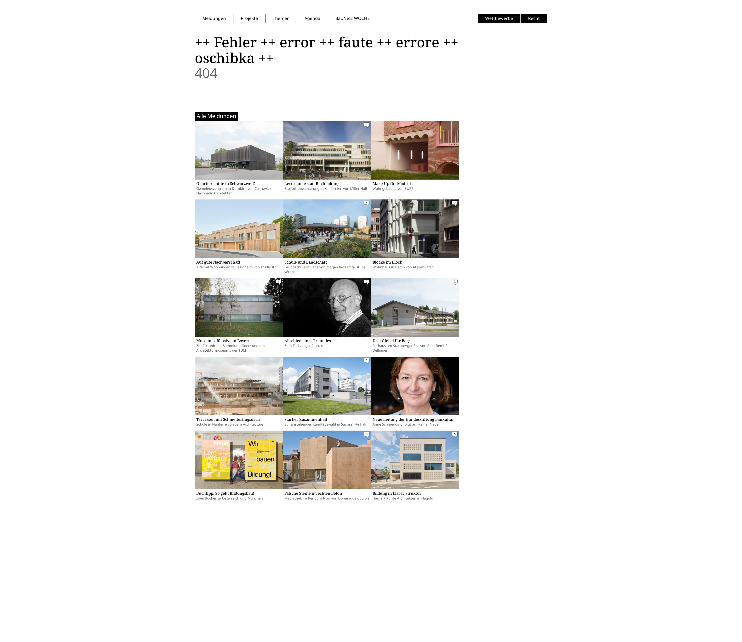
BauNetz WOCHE (352, 18)
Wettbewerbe (499, 18)
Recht (534, 18)
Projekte (249, 18)
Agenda (312, 18)
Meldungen (214, 18)
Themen (281, 18)
